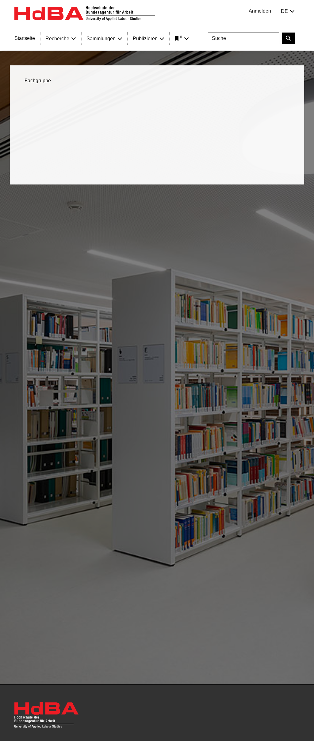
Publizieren (145, 38)
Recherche (57, 38)
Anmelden (260, 11)
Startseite (24, 38)
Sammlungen (101, 38)
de (284, 11)
